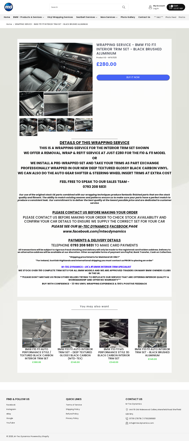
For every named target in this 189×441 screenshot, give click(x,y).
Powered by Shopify (40, 436)
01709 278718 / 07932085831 (142, 418)
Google (9, 418)
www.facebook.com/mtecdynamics (94, 231)
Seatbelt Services (85, 17)
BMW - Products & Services (27, 17)
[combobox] (88, 7)
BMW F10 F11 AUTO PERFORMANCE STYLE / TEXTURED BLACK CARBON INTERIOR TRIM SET (36, 354)
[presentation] (17, 127)
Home (9, 24)
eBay (8, 413)
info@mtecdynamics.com (141, 423)
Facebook (10, 405)
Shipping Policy (73, 409)
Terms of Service (74, 405)
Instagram (11, 409)
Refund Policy (72, 413)
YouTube (10, 422)
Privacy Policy (72, 418)
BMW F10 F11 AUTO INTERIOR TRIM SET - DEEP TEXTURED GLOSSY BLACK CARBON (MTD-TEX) (75, 354)
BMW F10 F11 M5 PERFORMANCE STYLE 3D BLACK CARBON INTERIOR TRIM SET (114, 354)
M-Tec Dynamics (22, 436)
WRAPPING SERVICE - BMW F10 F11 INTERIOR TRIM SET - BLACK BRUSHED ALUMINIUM (129, 49)
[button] (176, 7)
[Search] (123, 7)
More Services (108, 17)
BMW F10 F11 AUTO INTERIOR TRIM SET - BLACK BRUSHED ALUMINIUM (152, 352)
